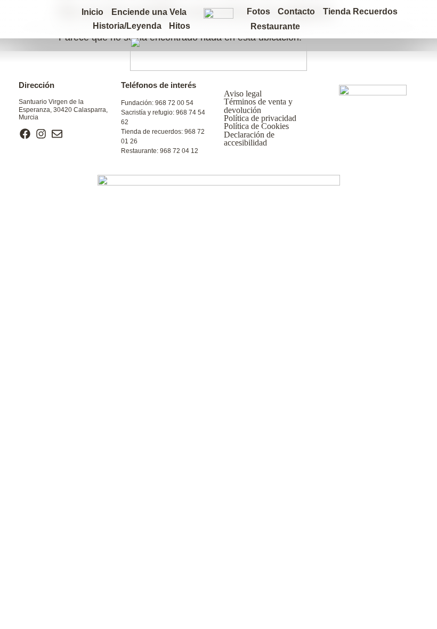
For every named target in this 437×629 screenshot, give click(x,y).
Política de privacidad (260, 118)
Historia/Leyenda (127, 25)
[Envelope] (57, 133)
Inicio (92, 12)
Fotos (258, 11)
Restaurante (275, 26)
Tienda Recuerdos (360, 11)
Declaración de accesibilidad (249, 138)
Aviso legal (243, 93)
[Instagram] (41, 133)
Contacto (296, 11)
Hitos (179, 25)
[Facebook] (25, 133)
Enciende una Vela (149, 12)
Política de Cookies (256, 126)
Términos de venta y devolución (258, 105)
